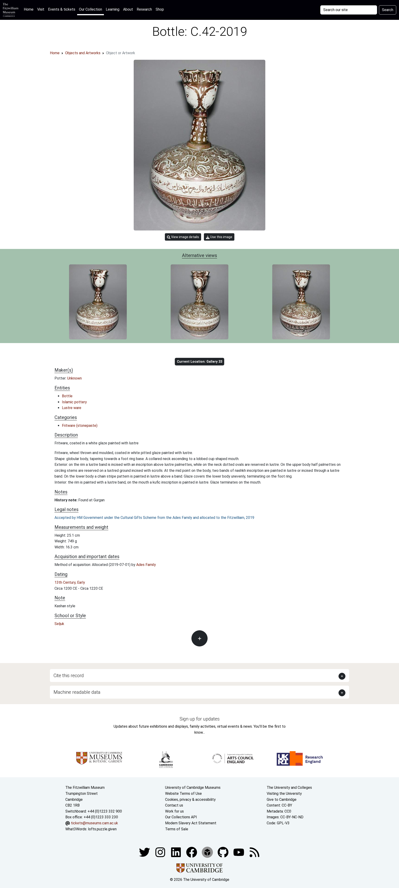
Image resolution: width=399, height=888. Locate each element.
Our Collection (90, 9)
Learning (112, 9)
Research (144, 9)
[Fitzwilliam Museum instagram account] (161, 852)
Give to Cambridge (281, 799)
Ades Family (146, 564)
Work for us (174, 811)
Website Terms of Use (183, 793)
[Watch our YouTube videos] (239, 852)
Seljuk (59, 624)
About (128, 9)
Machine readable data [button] (77, 692)
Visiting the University (284, 793)
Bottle (67, 396)
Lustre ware (71, 408)
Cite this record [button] (69, 675)
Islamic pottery (74, 402)
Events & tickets (61, 9)
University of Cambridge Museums (193, 787)
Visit (40, 9)
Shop (160, 9)
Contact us (174, 805)
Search (387, 10)
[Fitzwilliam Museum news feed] (254, 852)
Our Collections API (181, 817)
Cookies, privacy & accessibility (190, 799)
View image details (184, 237)
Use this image (220, 237)
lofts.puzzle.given (102, 829)
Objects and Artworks (82, 53)
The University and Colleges (289, 787)
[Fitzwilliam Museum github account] (223, 852)
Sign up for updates (200, 719)
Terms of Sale (176, 829)
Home (29, 9)
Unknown (74, 378)
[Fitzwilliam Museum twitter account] (145, 852)
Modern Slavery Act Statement (190, 823)
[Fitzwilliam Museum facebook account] (176, 852)
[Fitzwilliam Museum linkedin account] (192, 852)
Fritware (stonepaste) (79, 425)
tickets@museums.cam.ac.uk (94, 823)
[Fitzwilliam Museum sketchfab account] (208, 852)
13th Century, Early (69, 582)
